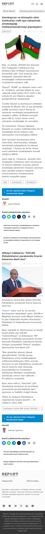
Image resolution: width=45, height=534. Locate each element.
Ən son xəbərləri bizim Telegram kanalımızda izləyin (20, 192)
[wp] (9, 217)
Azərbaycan (17, 182)
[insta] (10, 506)
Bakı (5, 182)
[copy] (34, 217)
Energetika (7, 31)
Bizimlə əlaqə (33, 481)
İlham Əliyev (9, 11)
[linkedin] (24, 217)
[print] (29, 217)
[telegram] (14, 217)
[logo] (8, 3)
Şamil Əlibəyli (14, 204)
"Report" (6, 310)
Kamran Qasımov (15, 430)
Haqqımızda (7, 481)
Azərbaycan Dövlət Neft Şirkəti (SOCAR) (20, 408)
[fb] (4, 217)
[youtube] (33, 506)
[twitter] (19, 217)
